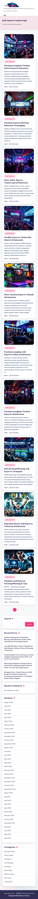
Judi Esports (9, 61)
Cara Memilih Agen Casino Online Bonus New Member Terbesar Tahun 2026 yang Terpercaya (18, 648)
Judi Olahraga (8, 863)
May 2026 (7, 714)
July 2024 (7, 797)
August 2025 (8, 747)
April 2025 (7, 763)
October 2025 (9, 740)
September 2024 (10, 789)
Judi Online (7, 867)
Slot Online (7, 878)
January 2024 (8, 819)
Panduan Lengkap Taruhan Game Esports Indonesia (17, 66)
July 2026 (7, 706)
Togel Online (8, 882)
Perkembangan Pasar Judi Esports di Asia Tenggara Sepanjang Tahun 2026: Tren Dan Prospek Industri (19, 657)
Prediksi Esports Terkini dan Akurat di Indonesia (17, 238)
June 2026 (7, 710)
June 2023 (7, 830)
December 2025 (9, 732)
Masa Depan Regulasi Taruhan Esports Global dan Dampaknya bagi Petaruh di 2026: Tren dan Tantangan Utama (18, 666)
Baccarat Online (9, 851)
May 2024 (7, 804)
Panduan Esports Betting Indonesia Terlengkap (16, 124)
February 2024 (9, 815)
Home (4, 24)
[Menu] (5, 15)
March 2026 (8, 721)
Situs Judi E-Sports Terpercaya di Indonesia (16, 181)
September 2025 (10, 744)
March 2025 (8, 766)
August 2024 (8, 793)
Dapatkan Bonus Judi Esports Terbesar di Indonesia (18, 525)
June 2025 (7, 755)
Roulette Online (9, 874)
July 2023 (7, 827)
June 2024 (7, 800)
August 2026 (8, 702)
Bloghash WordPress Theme (19, 896)
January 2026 (8, 729)
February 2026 (9, 725)
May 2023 (7, 834)
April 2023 (7, 838)
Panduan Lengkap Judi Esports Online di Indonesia (17, 353)
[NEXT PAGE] (23, 609)
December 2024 (9, 778)
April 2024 (7, 808)
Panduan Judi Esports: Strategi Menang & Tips (15, 582)
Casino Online (8, 855)
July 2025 (7, 751)
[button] (23, 609)
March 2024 (8, 812)
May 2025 (7, 759)
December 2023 (9, 823)
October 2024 (9, 785)
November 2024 (9, 781)
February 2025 (9, 770)
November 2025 (9, 736)
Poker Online (8, 870)
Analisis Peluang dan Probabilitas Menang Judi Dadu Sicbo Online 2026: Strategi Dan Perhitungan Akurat (17, 639)
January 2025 (8, 774)
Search (7, 618)
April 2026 (7, 717)
